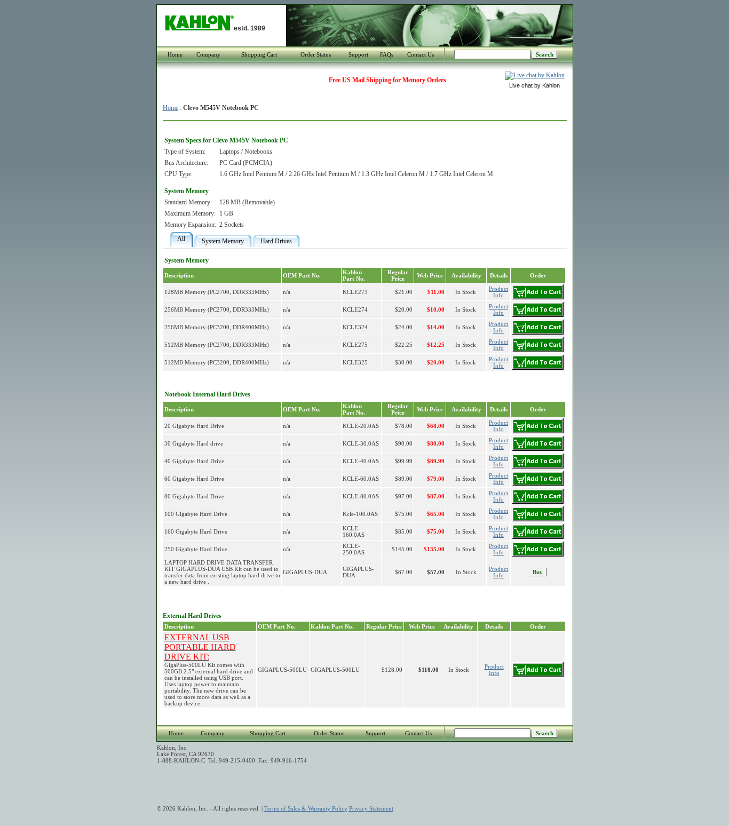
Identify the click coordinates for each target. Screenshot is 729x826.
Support (358, 54)
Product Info (498, 572)
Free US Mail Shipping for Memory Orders (387, 80)
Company (208, 54)
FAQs (386, 54)
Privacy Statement (371, 808)
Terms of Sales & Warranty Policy (305, 808)
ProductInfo (498, 291)
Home (175, 54)
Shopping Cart (259, 54)
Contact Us (420, 54)
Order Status (315, 54)
